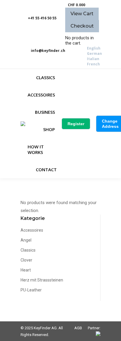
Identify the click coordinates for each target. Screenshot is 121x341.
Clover (26, 260)
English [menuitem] (93, 48)
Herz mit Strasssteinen (42, 280)
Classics (28, 250)
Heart (26, 270)
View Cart (81, 13)
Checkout (82, 26)
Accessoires (32, 230)
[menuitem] (93, 48)
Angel (26, 240)
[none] (94, 56)
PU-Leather (31, 290)
